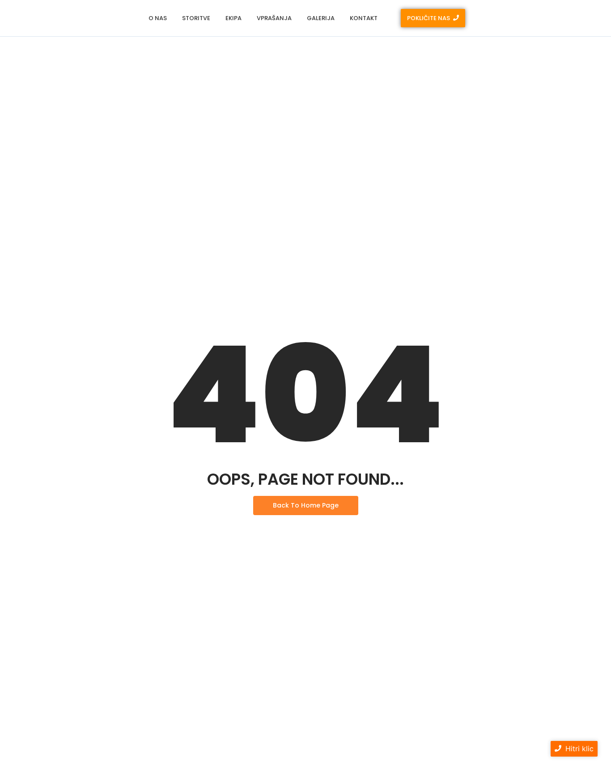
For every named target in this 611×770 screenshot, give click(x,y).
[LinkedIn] (552, 18)
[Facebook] (534, 18)
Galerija (321, 18)
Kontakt (364, 18)
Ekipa (233, 18)
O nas (158, 18)
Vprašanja (274, 18)
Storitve (196, 18)
